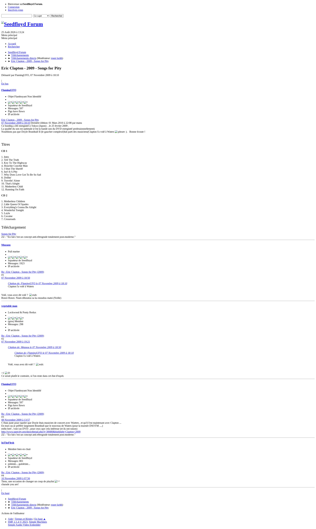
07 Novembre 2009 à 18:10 (15, 122)
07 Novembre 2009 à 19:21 (15, 341)
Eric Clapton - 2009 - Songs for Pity (20, 119)
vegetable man (9, 306)
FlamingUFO (8, 90)
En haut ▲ (40, 518)
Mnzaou (6, 245)
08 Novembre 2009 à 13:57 (15, 419)
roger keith (56, 58)
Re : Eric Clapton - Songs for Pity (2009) (22, 272)
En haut (5, 493)
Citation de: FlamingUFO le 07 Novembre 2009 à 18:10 (37, 283)
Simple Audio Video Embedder (24, 524)
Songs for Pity (8, 233)
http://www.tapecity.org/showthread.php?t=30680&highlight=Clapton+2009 (40, 431)
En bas (4, 83)
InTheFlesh (7, 442)
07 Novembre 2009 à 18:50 (15, 277)
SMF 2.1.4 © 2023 (18, 521)
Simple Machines (38, 521)
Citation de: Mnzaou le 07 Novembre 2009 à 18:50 (34, 347)
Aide (10, 518)
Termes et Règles (24, 518)
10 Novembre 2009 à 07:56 (15, 478)
